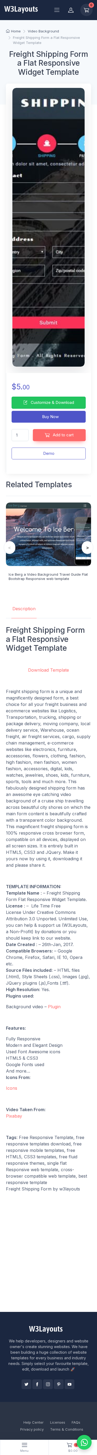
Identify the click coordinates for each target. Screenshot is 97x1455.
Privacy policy (32, 1429)
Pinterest (59, 1384)
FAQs (76, 1422)
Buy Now (50, 416)
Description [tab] (24, 608)
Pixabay (14, 1116)
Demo (48, 453)
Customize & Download (52, 402)
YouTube (69, 1384)
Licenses (57, 1422)
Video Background (43, 31)
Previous (9, 547)
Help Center (33, 1422)
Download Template (48, 670)
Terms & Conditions (66, 1429)
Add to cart (63, 434)
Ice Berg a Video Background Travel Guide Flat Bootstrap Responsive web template (48, 576)
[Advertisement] (48, 1257)
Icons (11, 1088)
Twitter (26, 1384)
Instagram (48, 1384)
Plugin (54, 1006)
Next (87, 547)
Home (16, 31)
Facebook (37, 1384)
